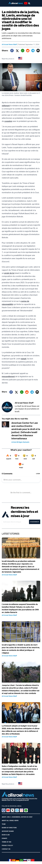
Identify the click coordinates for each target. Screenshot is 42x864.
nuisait (24, 359)
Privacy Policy (7, 845)
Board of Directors (9, 827)
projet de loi (9, 273)
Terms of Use (6, 842)
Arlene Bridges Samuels (20, 442)
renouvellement (8, 376)
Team (3, 824)
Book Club (6, 835)
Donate (4, 838)
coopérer (8, 121)
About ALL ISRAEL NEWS (10, 820)
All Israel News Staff (9, 44)
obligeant (6, 105)
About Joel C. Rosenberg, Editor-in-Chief (17, 817)
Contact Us (6, 849)
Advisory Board (8, 831)
